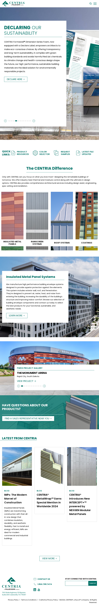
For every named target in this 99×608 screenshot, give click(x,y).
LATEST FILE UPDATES (87, 153)
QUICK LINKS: (6, 153)
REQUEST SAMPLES (65, 153)
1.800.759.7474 (45, 584)
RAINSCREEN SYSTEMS (37, 242)
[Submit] (5, 120)
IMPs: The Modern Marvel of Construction (15, 498)
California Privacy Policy (48, 600)
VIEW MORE (48, 558)
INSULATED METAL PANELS (12, 242)
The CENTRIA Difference (49, 168)
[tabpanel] (49, 368)
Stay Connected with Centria (80, 579)
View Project (25, 381)
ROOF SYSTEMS (62, 243)
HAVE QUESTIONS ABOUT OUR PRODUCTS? (25, 407)
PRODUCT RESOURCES (23, 153)
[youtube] (39, 590)
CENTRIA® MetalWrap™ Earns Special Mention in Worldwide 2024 (49, 500)
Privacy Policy (13, 600)
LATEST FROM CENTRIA (19, 438)
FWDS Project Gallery (29, 368)
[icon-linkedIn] (34, 590)
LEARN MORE (15, 315)
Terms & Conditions (29, 600)
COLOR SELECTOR (44, 153)
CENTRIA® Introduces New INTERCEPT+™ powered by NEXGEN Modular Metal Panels (80, 504)
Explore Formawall (18, 90)
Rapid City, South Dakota (28, 376)
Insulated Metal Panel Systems (30, 277)
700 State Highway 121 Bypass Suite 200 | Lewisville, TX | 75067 (14, 593)
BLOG (6, 490)
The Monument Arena (32, 372)
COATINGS (86, 243)
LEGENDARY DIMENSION (32, 30)
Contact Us (44, 579)
